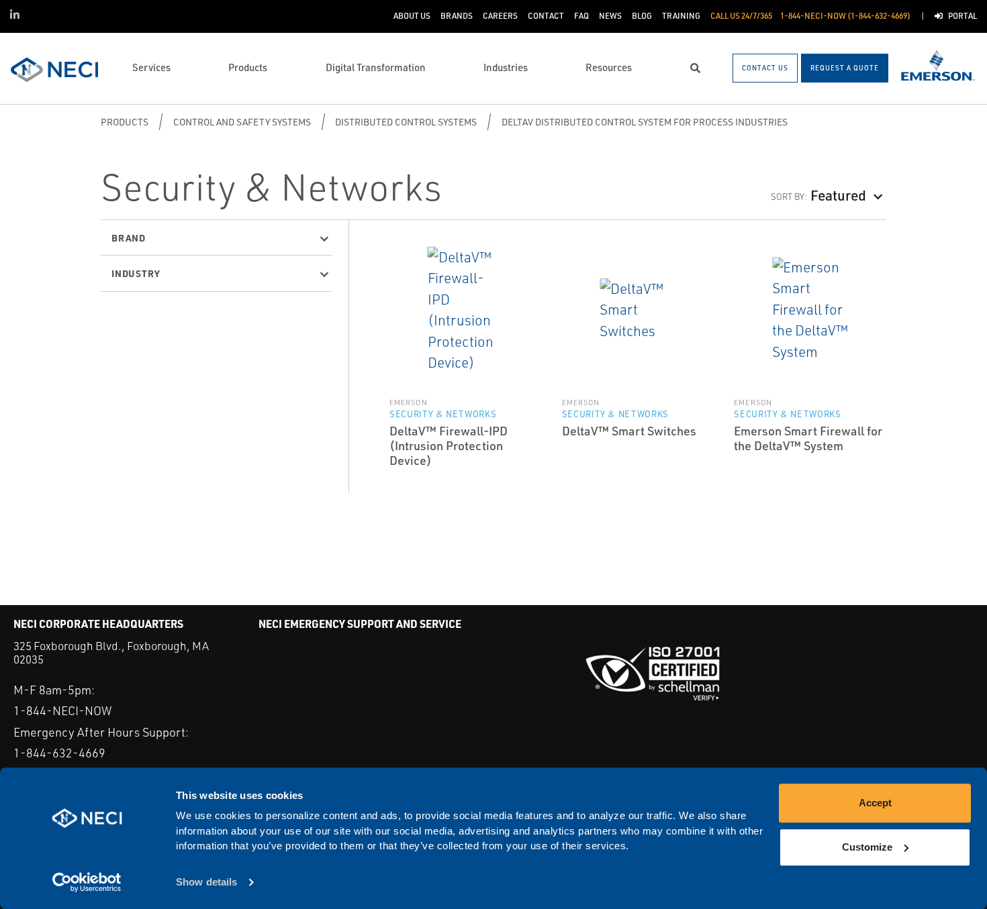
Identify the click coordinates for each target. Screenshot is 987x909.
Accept (875, 802)
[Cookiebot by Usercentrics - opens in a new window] (87, 883)
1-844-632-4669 (59, 752)
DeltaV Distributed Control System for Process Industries (645, 121)
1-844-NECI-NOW (62, 710)
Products (124, 121)
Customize (867, 847)
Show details (206, 882)
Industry (135, 273)
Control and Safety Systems (242, 121)
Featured (838, 195)
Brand (128, 237)
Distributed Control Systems (406, 121)
